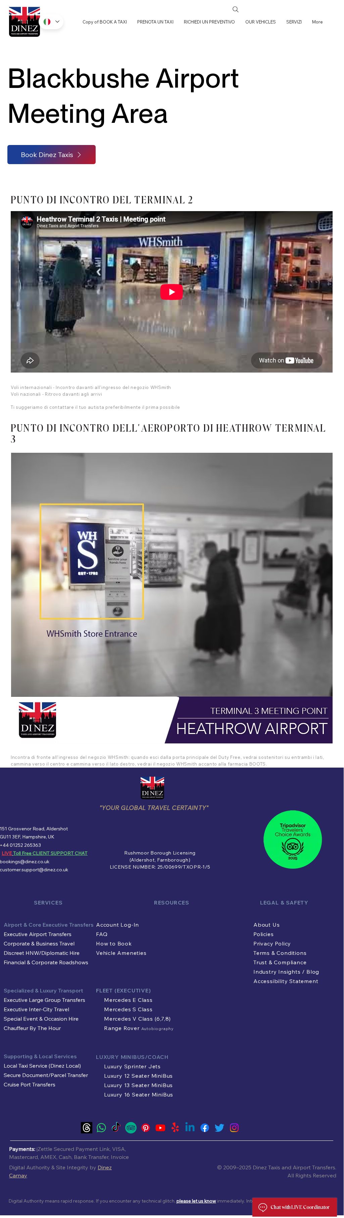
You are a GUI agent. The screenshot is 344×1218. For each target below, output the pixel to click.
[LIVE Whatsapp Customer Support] (101, 1127)
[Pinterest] (145, 1127)
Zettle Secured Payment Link (74, 1149)
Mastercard (23, 1157)
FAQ (101, 934)
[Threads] (86, 1127)
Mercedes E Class (128, 999)
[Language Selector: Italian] (51, 21)
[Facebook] (204, 1127)
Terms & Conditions (279, 952)
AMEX (48, 1157)
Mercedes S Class (128, 1009)
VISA (118, 1149)
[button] (294, 22)
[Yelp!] (175, 1127)
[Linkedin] (190, 1127)
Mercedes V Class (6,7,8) (137, 1018)
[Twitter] (219, 1127)
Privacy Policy (272, 943)
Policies (263, 934)
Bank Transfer (91, 1157)
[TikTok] (116, 1127)
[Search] (236, 9)
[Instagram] (234, 1127)
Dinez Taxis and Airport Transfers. (294, 1167)
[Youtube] (160, 1127)
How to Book (114, 943)
